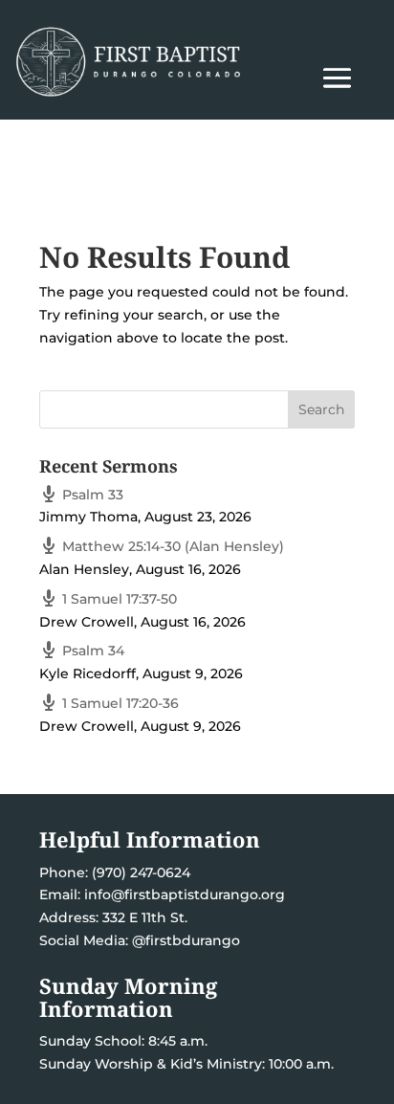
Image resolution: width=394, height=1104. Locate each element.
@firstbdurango (186, 940)
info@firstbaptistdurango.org (184, 894)
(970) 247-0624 (139, 872)
